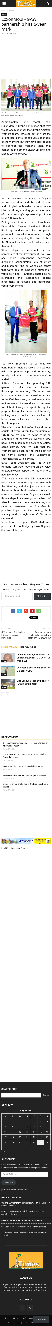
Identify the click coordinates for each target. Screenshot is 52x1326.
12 (20, 1132)
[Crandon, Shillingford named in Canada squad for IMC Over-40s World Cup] (8, 657)
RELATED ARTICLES (9, 647)
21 (34, 1137)
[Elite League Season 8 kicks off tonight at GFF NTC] (8, 684)
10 (5, 1132)
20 (27, 1137)
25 (13, 1142)
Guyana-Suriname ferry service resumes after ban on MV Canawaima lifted (25, 744)
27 (27, 1142)
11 (13, 1132)
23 (47, 1137)
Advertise (16, 1318)
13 (27, 1132)
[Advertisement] (26, 57)
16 (47, 1132)
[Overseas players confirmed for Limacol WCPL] (8, 671)
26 (20, 1142)
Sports (4, 14)
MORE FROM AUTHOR (28, 647)
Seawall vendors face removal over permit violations (25, 775)
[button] (48, 3)
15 (41, 1132)
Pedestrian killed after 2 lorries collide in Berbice (23, 766)
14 (34, 1132)
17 (5, 1137)
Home (7, 1318)
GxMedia (27, 1323)
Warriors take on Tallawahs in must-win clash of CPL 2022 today (39, 635)
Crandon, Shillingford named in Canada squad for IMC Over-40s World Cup (33, 657)
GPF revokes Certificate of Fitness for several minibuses (13, 635)
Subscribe (42, 596)
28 (34, 1142)
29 (41, 1142)
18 (13, 1137)
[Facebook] (22, 1308)
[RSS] (30, 1308)
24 (5, 1142)
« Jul (3, 1151)
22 (41, 1137)
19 (20, 1137)
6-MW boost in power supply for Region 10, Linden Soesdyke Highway (24, 755)
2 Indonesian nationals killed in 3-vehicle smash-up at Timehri (25, 785)
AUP (24, 1318)
